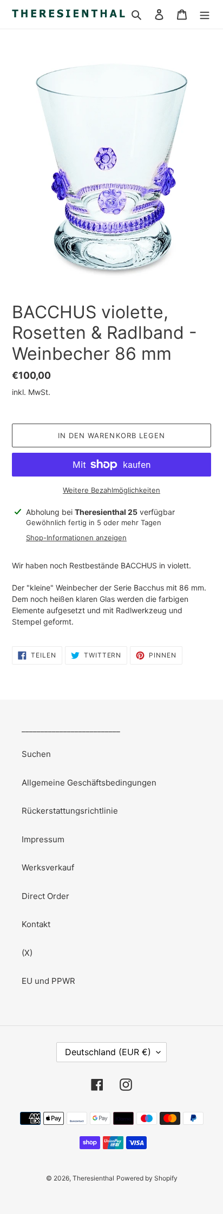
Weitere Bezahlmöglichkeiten (111, 490)
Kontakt (36, 924)
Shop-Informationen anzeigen (76, 537)
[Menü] (204, 14)
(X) (27, 953)
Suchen (36, 754)
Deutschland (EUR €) (108, 1052)
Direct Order (45, 896)
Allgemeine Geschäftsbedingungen (89, 782)
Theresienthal (93, 1178)
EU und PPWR (48, 981)
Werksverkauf (48, 867)
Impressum (43, 839)
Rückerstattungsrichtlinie (70, 811)
